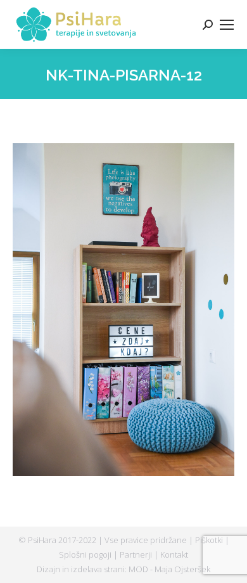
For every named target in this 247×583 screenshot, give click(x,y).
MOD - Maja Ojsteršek (169, 569)
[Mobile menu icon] (226, 24)
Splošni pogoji (86, 554)
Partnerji (137, 554)
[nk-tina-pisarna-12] (123, 309)
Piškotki (210, 540)
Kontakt (174, 554)
